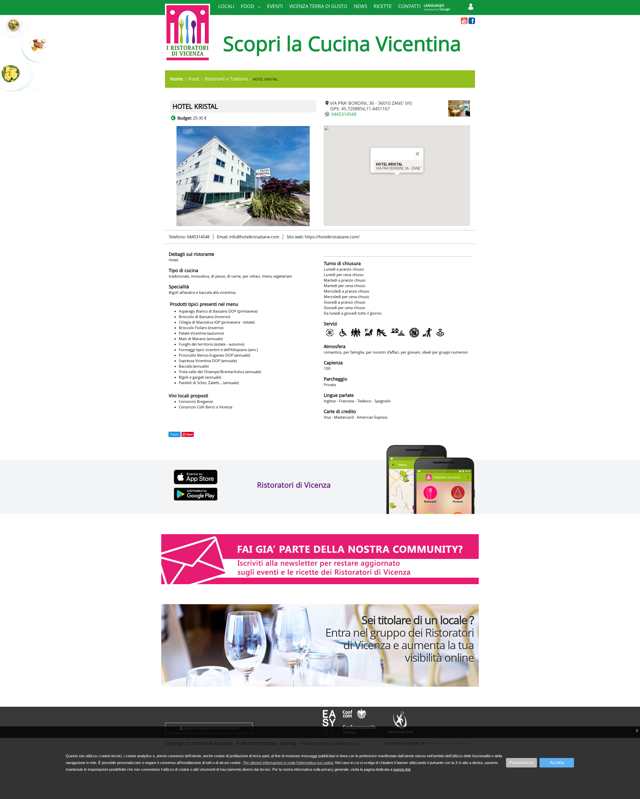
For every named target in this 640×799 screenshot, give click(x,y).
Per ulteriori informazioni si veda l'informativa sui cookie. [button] (288, 762)
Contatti (409, 6)
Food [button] (248, 6)
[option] (243, 176)
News (360, 6)
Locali (226, 6)
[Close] (418, 154)
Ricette (383, 6)
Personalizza (521, 762)
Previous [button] (166, 176)
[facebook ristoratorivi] (471, 21)
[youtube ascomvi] (464, 21)
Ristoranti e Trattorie (226, 79)
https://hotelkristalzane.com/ (332, 237)
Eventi (275, 6)
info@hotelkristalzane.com (254, 237)
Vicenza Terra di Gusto (318, 6)
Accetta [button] (557, 762)
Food (193, 79)
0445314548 (343, 114)
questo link (402, 769)
